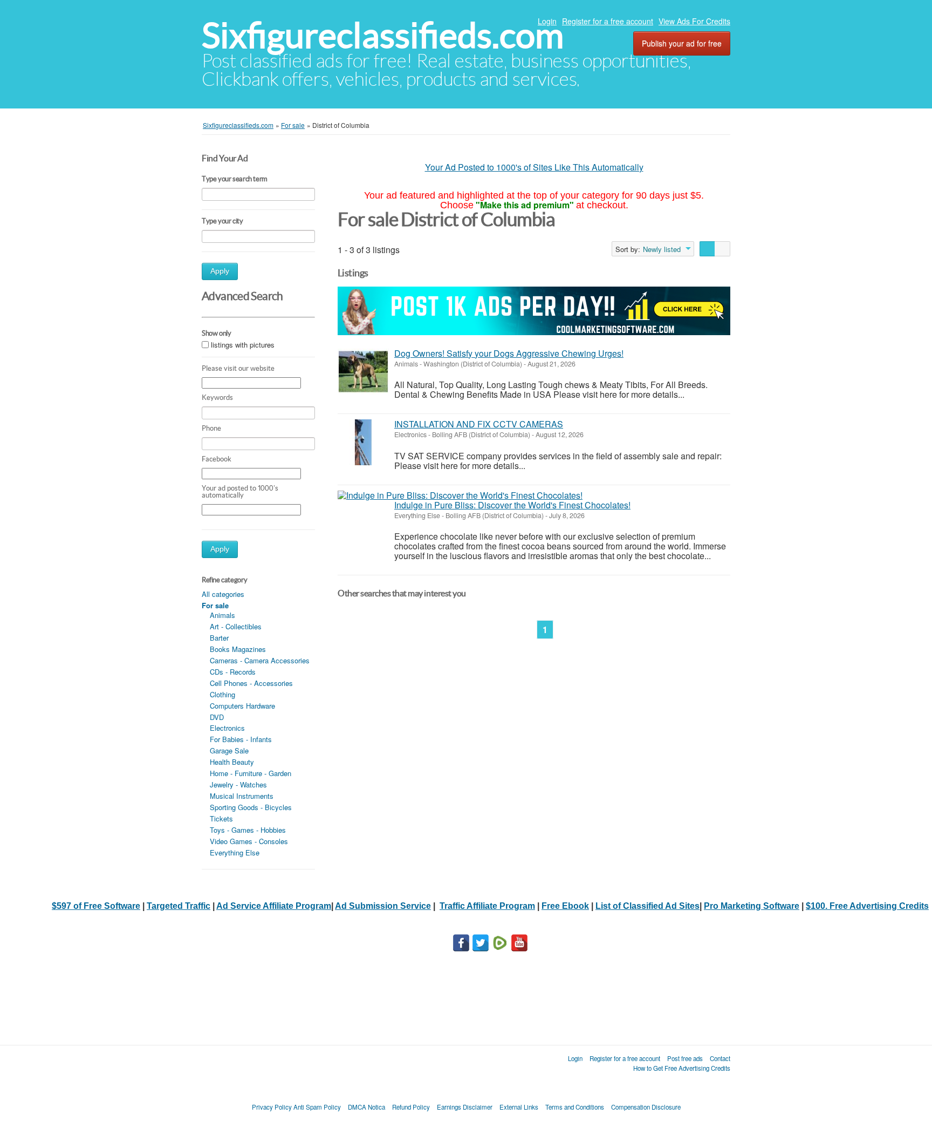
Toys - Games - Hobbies (248, 830)
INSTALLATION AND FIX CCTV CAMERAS (478, 424)
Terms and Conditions (574, 1107)
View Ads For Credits (694, 21)
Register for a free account (607, 21)
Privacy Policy (272, 1107)
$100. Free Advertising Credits (867, 905)
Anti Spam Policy (317, 1107)
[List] (707, 248)
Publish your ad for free (682, 43)
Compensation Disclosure (646, 1107)
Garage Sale (229, 750)
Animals (222, 615)
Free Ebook (565, 905)
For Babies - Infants (241, 739)
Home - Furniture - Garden (250, 773)
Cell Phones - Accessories (251, 683)
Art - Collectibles (236, 626)
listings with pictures (243, 344)
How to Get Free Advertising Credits (681, 1068)
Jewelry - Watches (238, 784)
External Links (518, 1107)
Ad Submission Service (383, 905)
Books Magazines (238, 649)
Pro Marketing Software (751, 905)
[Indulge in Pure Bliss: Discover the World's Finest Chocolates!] (460, 495)
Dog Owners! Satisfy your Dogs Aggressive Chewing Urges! (508, 353)
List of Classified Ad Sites (647, 905)
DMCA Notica (366, 1107)
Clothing (222, 694)
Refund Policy (411, 1107)
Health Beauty (232, 762)
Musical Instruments (241, 796)
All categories (223, 594)
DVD (217, 717)
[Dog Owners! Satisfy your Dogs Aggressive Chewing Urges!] (363, 372)
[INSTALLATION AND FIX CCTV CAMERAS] (363, 442)
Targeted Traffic (178, 905)
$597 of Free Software (96, 905)
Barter (219, 638)
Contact (720, 1058)
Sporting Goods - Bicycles (251, 807)
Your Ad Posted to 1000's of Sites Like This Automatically (534, 167)
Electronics (227, 728)
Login (547, 21)
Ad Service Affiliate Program (273, 905)
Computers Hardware (242, 706)
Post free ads (685, 1058)
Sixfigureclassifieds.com (383, 35)
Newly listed (662, 249)
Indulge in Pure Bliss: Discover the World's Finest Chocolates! (512, 505)
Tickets (221, 818)
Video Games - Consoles (249, 841)
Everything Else (234, 852)
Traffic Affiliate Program (487, 905)
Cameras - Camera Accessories (260, 660)
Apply (219, 271)
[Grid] (722, 248)
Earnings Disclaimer (464, 1107)
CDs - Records (233, 672)
